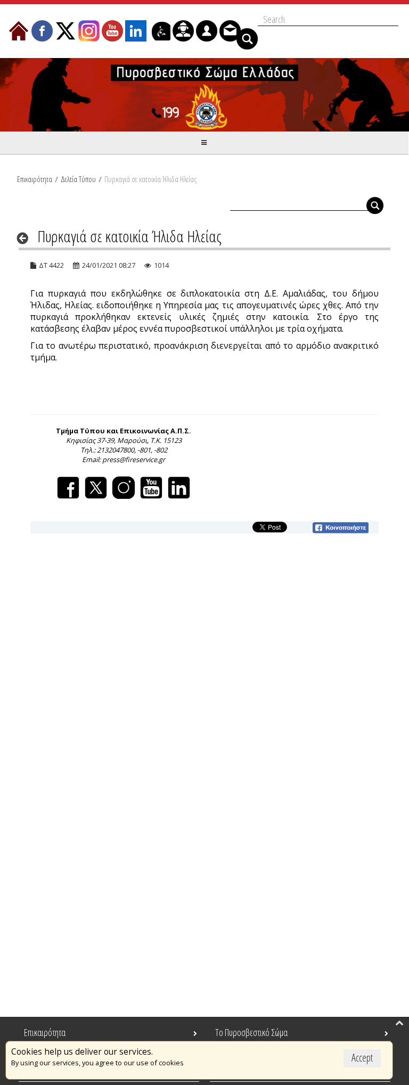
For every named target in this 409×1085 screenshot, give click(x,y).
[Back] (26, 238)
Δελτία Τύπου (78, 179)
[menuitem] (18, 31)
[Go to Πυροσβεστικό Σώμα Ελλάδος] (204, 95)
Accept (362, 1057)
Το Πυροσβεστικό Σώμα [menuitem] (251, 1032)
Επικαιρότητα (34, 179)
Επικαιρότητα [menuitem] (45, 1032)
